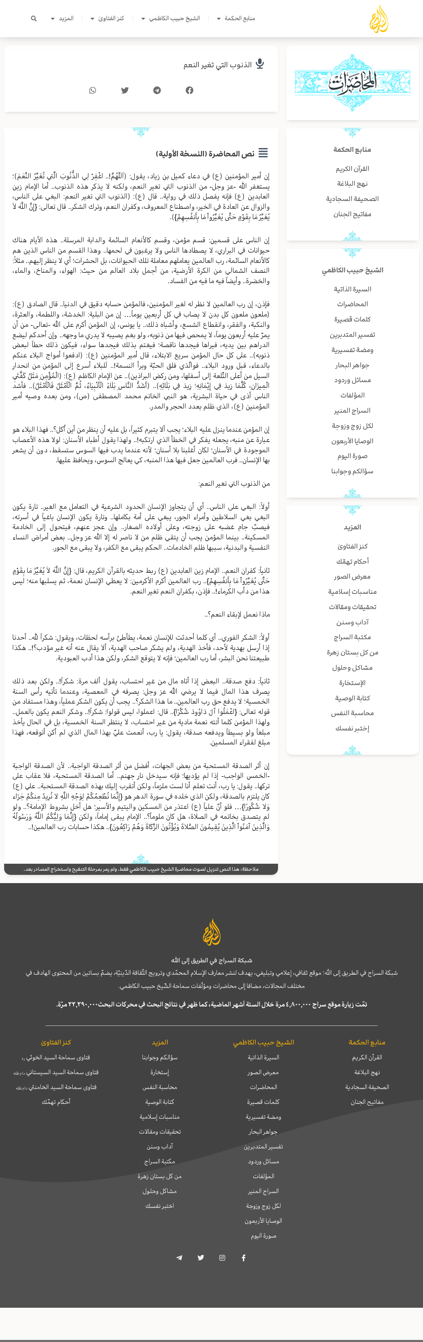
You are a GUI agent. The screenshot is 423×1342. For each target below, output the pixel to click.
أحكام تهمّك (56, 1102)
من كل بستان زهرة (160, 1176)
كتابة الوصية (159, 1102)
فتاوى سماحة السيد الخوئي (56, 1057)
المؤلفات (263, 1176)
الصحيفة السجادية (367, 1087)
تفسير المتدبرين (263, 1146)
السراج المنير (263, 1191)
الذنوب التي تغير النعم (217, 65)
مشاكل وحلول (160, 1191)
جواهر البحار (263, 1131)
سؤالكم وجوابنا (160, 1057)
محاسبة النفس (160, 1087)
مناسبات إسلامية (160, 1117)
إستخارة (159, 1072)
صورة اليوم (263, 1235)
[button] (34, 18)
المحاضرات (263, 1087)
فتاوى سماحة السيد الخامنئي (56, 1087)
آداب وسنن (160, 1146)
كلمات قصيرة (263, 1102)
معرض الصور (263, 1072)
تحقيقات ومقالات (160, 1131)
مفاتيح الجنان (367, 1102)
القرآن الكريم (367, 1057)
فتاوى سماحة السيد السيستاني (56, 1072)
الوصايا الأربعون (263, 1221)
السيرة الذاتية (263, 1057)
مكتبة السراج (159, 1161)
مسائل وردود (263, 1161)
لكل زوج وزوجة (263, 1206)
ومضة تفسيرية (263, 1117)
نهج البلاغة (367, 1072)
